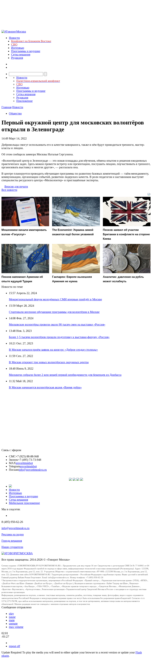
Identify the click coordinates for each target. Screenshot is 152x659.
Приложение (24, 100)
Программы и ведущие (25, 51)
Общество (15, 113)
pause (12, 616)
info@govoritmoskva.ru (33, 469)
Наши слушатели (12, 547)
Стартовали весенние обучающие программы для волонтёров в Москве (54, 312)
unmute (13, 623)
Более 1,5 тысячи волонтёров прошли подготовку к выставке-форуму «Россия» (59, 337)
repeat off (14, 646)
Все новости (9, 189)
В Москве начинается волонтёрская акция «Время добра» (45, 387)
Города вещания (11, 540)
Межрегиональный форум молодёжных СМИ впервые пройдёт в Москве (55, 299)
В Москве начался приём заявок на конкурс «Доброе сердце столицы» (53, 349)
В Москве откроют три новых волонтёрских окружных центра (49, 362)
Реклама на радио (12, 534)
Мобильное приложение (24, 503)
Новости (14, 37)
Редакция (17, 57)
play (11, 613)
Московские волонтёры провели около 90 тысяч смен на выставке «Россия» (57, 324)
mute (12, 620)
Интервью (17, 47)
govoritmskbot (24, 463)
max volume (16, 626)
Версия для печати (16, 186)
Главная (6, 107)
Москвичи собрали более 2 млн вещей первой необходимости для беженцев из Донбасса (65, 374)
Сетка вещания (20, 54)
